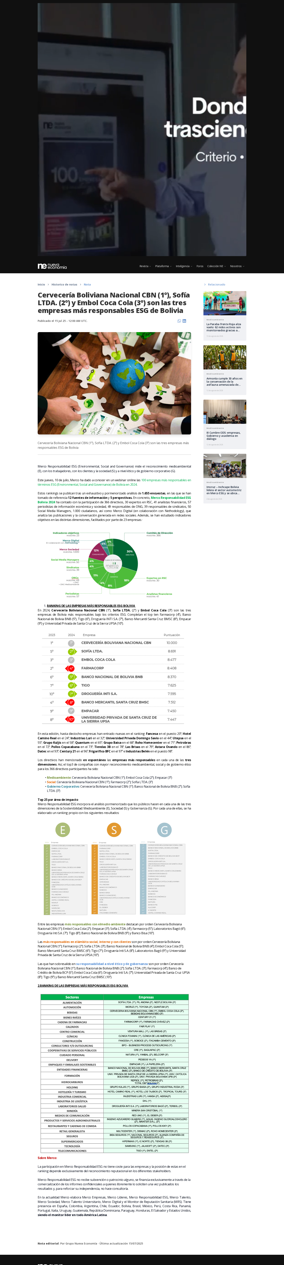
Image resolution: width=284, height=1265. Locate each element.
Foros (199, 266)
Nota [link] (87, 284)
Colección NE (215, 266)
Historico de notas (64, 284)
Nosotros (236, 266)
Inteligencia (183, 266)
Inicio (41, 284)
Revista (143, 266)
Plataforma (162, 266)
